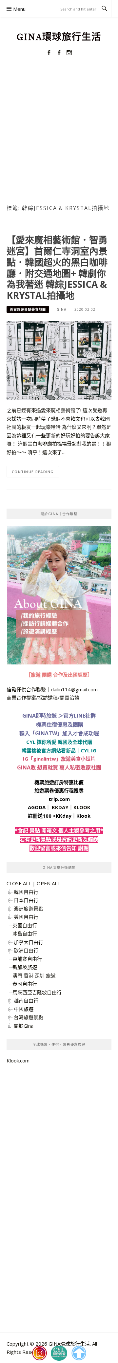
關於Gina (23, 1025)
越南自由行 (26, 1000)
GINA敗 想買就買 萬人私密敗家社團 (59, 767)
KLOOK (81, 807)
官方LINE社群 (79, 715)
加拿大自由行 (28, 942)
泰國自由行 (24, 983)
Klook (83, 815)
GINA (62, 309)
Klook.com (18, 1060)
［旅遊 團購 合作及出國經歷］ (59, 674)
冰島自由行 (24, 933)
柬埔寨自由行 (27, 958)
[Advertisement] (59, 134)
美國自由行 (26, 916)
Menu (19, 9)
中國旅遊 (23, 1009)
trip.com (59, 799)
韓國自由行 (26, 892)
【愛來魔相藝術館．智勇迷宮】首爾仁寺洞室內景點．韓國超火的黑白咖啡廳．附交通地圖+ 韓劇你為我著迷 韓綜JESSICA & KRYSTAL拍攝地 (57, 268)
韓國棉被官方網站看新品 (49, 750)
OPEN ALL (48, 883)
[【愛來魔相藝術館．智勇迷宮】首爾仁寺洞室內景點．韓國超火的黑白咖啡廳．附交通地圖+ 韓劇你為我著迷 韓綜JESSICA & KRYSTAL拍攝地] (59, 360)
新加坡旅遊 (24, 967)
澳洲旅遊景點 (28, 908)
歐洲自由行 (26, 950)
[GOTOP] (78, 1353)
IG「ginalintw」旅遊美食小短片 (59, 758)
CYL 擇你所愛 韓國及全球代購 (59, 742)
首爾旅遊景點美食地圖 (28, 309)
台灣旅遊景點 (28, 1017)
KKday (63, 815)
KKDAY (60, 807)
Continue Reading (33, 471)
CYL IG (88, 750)
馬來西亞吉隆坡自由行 (37, 992)
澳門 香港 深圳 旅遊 (34, 975)
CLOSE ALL (19, 883)
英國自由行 (24, 925)
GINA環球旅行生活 (59, 36)
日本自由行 (26, 900)
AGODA (37, 807)
